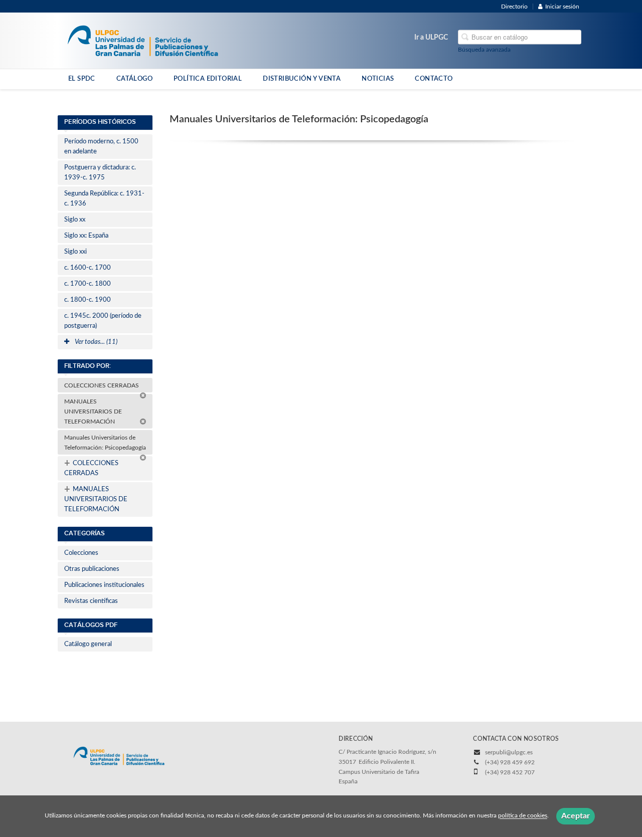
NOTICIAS (378, 79)
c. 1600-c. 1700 (87, 268)
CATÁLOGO (134, 79)
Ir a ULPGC (431, 37)
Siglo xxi (75, 252)
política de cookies (522, 816)
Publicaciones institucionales (104, 585)
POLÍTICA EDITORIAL (208, 79)
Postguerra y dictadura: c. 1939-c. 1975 (100, 172)
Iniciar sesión (562, 7)
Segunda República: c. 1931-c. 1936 (104, 198)
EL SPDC (81, 79)
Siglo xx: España (86, 236)
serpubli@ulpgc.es (509, 752)
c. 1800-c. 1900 (87, 300)
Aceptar (575, 816)
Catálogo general (88, 644)
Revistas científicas (91, 601)
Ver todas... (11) (95, 342)
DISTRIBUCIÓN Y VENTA (302, 79)
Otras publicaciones (91, 569)
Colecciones (81, 553)
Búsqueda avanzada (484, 50)
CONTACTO (433, 79)
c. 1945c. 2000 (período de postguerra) (102, 321)
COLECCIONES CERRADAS (102, 385)
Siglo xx (74, 220)
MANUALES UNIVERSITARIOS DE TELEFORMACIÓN (93, 411)
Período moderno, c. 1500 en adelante (101, 146)
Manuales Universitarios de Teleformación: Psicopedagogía (105, 443)
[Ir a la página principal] (143, 40)
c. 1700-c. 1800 (87, 284)
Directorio (514, 7)
